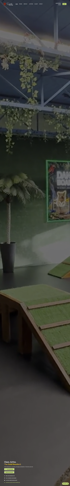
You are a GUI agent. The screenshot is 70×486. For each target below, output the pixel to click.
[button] (10, 478)
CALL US (59, 4)
